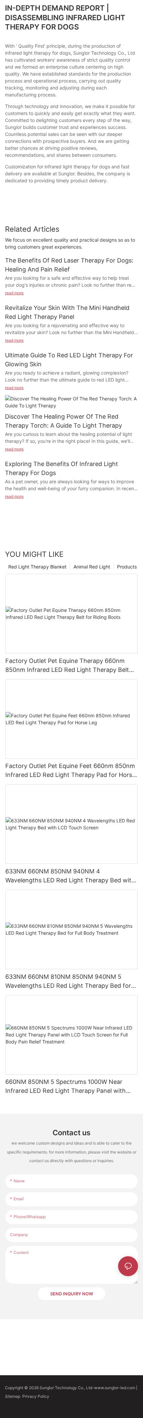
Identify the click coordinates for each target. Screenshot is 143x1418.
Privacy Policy (35, 1396)
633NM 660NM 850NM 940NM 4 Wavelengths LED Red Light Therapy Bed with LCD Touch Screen (70, 876)
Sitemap (13, 1396)
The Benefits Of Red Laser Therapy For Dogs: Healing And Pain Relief (69, 265)
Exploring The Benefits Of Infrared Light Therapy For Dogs (61, 468)
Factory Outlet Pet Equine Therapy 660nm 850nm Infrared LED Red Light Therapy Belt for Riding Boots (67, 665)
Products (127, 566)
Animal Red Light (91, 566)
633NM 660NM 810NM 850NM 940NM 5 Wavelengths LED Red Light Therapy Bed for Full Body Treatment (68, 981)
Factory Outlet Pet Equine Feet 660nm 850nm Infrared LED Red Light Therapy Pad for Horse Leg (70, 770)
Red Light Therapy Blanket (37, 566)
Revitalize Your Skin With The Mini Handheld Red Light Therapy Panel (67, 312)
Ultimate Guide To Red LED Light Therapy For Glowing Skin (69, 360)
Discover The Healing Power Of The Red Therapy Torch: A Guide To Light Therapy (63, 421)
